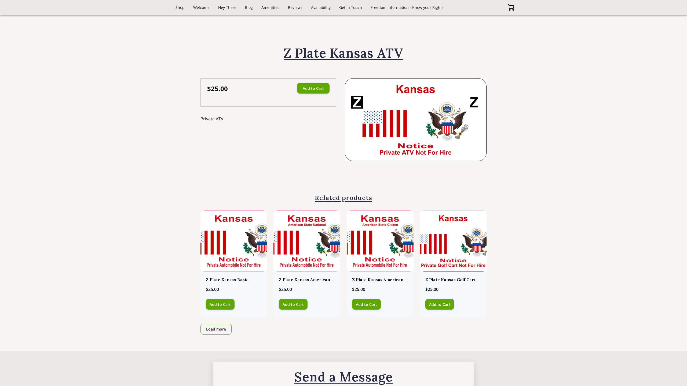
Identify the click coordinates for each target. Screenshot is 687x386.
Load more (216, 329)
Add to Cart (313, 88)
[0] (511, 7)
